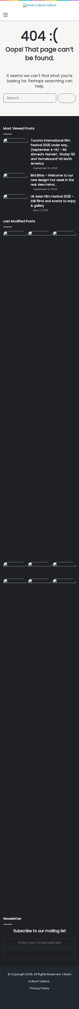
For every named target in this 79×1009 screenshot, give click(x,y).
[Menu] (5, 14)
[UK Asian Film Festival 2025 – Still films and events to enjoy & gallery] (15, 202)
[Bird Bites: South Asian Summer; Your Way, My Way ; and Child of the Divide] (64, 585)
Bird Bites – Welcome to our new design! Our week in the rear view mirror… (52, 180)
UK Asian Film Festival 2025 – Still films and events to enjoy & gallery (53, 201)
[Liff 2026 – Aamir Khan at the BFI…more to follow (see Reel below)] (64, 569)
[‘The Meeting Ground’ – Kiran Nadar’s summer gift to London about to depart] (39, 395)
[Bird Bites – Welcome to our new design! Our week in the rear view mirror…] (15, 181)
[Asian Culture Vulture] (39, 5)
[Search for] (73, 14)
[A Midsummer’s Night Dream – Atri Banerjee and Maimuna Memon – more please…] (14, 585)
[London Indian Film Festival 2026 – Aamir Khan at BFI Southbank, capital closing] (39, 743)
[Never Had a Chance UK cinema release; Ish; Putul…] (64, 395)
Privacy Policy (39, 988)
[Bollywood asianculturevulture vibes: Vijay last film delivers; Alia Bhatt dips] (14, 568)
